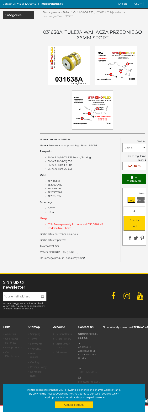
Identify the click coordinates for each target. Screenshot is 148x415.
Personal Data (64, 334)
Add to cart (133, 223)
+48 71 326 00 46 (87, 371)
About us (10, 334)
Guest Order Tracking (63, 345)
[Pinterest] (142, 239)
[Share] (130, 239)
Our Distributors (12, 354)
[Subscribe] (42, 296)
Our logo (35, 362)
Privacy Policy (38, 367)
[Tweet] (136, 239)
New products (13, 347)
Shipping (35, 334)
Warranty (35, 348)
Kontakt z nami (35, 373)
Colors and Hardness (11, 340)
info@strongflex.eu (89, 381)
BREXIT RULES (34, 355)
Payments (36, 343)
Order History (63, 338)
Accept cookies (74, 405)
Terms (33, 338)
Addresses (61, 352)
